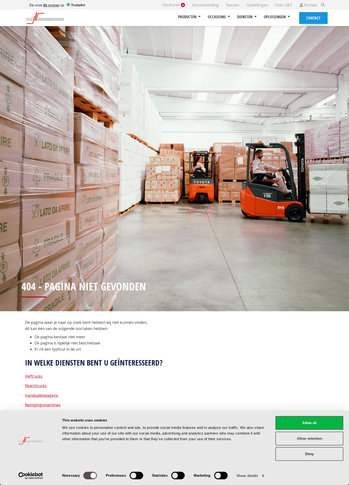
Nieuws (232, 5)
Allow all (309, 423)
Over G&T (283, 5)
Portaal (310, 5)
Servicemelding (205, 5)
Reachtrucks (36, 385)
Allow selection (309, 438)
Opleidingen (257, 5)
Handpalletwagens (41, 395)
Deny (309, 454)
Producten (187, 16)
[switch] (136, 475)
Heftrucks (33, 376)
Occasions (217, 16)
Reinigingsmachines (43, 404)
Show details (247, 476)
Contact (313, 18)
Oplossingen (275, 16)
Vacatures (173, 4)
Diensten (244, 16)
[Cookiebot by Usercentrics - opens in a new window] (31, 475)
